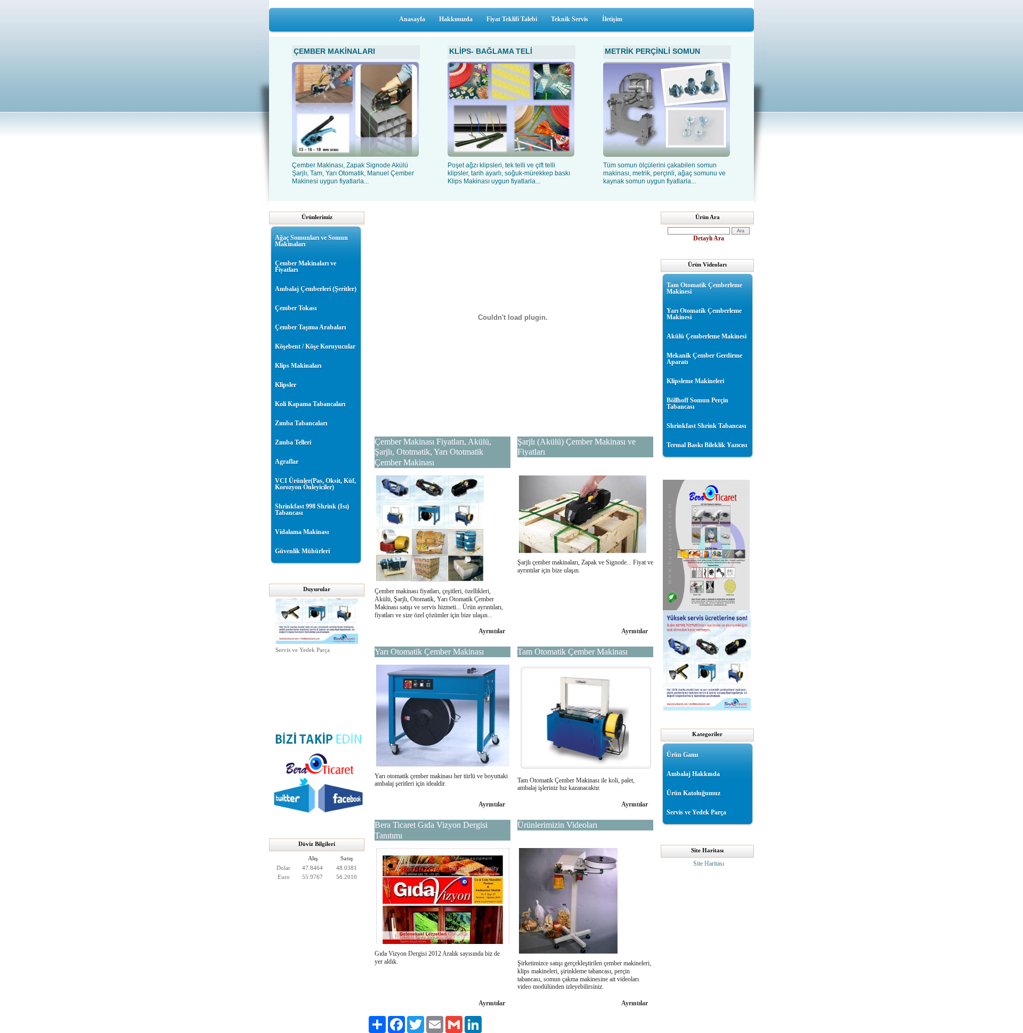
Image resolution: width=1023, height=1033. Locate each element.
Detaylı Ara (708, 238)
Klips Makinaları (298, 365)
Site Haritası (708, 863)
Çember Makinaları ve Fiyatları (305, 266)
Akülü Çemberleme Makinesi (706, 336)
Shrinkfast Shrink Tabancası (706, 426)
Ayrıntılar (491, 631)
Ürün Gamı (682, 754)
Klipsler (285, 385)
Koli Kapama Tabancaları (310, 404)
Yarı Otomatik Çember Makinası (429, 651)
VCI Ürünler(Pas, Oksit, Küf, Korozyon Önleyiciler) (315, 484)
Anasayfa (412, 19)
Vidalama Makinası (302, 532)
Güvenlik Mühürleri (302, 551)
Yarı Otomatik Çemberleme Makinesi (704, 314)
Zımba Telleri (293, 442)
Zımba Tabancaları (301, 423)
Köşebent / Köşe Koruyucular (315, 346)
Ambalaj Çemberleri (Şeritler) (315, 289)
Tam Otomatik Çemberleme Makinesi (704, 288)
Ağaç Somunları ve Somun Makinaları (311, 241)
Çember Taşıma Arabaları (310, 327)
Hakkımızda (456, 19)
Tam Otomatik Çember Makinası (572, 651)
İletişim (612, 19)
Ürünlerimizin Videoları (557, 824)
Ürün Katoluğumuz (693, 793)
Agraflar (286, 461)
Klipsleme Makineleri (695, 381)
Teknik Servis (569, 19)
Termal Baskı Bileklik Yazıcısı (707, 445)
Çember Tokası (295, 308)
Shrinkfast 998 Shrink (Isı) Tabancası (312, 509)
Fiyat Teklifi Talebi (511, 19)
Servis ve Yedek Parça (302, 645)
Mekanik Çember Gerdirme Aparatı (704, 359)
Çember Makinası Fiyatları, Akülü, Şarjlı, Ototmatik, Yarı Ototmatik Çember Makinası (433, 452)
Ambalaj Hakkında (693, 774)
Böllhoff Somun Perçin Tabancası (697, 403)
